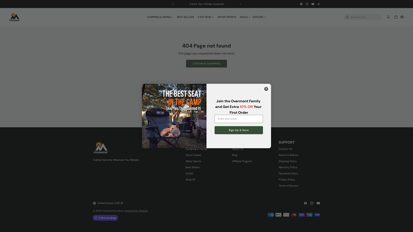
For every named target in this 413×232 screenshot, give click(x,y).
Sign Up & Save (239, 130)
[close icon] (266, 89)
